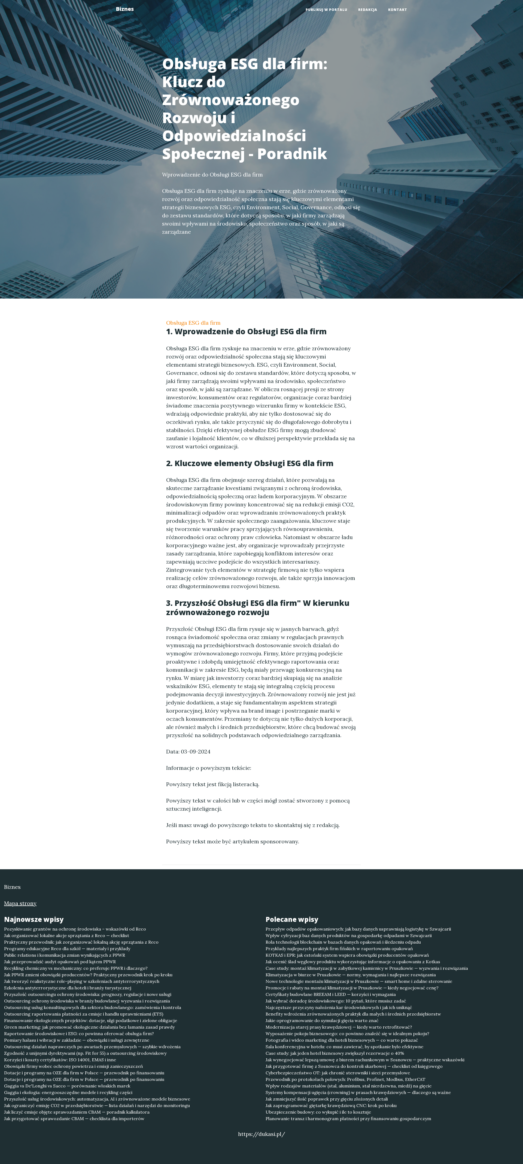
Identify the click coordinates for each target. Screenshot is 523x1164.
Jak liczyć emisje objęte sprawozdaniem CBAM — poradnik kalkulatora (77, 1112)
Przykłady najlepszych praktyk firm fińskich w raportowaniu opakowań (339, 948)
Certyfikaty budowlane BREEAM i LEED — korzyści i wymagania (331, 994)
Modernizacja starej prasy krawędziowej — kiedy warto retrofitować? (339, 1027)
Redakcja (367, 9)
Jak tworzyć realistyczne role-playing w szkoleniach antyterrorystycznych (81, 981)
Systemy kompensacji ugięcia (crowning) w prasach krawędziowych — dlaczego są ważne (358, 1092)
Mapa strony (20, 903)
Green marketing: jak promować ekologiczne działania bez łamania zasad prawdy (89, 1027)
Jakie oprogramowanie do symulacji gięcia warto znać (322, 1020)
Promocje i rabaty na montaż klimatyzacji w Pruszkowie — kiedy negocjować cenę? (352, 987)
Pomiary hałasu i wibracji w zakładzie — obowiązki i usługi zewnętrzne (76, 1040)
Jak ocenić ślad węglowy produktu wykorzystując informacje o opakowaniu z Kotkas (353, 961)
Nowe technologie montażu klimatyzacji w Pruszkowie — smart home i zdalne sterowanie (359, 981)
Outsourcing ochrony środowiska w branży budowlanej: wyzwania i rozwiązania (87, 1001)
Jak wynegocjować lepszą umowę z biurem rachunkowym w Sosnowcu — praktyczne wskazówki (365, 1059)
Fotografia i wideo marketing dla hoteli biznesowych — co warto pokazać (342, 1040)
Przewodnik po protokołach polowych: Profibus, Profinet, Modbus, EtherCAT (345, 1079)
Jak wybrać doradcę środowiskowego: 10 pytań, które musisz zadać (336, 1001)
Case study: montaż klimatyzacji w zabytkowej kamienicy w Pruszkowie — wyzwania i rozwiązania (367, 968)
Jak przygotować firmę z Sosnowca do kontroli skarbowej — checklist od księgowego (354, 1066)
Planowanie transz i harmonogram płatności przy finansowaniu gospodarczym (348, 1118)
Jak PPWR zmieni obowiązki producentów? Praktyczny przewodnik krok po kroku (88, 974)
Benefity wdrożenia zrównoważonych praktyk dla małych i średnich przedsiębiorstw (353, 1014)
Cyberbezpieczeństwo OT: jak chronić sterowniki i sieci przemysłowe (338, 1072)
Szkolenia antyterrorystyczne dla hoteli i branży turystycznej (67, 987)
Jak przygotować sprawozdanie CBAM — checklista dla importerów (74, 1118)
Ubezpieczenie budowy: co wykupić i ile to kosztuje (318, 1112)
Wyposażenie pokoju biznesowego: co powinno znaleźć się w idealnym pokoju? (347, 1033)
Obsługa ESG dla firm (193, 322)
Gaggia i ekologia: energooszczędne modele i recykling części (68, 1092)
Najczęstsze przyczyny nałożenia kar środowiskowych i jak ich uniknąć (339, 1007)
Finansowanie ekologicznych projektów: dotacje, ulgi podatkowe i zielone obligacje (90, 1020)
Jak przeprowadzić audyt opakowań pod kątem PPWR (60, 961)
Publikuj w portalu (326, 9)
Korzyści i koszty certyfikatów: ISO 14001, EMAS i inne (60, 1059)
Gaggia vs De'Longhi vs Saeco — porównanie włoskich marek (67, 1086)
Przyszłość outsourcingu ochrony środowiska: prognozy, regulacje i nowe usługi (87, 994)
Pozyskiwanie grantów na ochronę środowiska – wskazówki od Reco (75, 929)
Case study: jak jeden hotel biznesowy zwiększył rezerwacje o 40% (335, 1053)
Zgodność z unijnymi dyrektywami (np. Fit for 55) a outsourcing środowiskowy (85, 1053)
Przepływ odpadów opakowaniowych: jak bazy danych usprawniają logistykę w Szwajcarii (358, 929)
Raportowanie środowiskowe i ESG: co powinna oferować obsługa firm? (79, 1033)
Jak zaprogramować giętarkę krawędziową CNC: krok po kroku (331, 1105)
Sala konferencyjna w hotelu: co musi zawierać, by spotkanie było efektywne (344, 1046)
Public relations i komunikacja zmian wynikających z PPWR (64, 955)
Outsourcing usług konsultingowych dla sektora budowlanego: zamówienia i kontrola (92, 1007)
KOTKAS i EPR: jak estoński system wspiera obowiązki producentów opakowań (347, 955)
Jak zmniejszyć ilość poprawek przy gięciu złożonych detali (327, 1099)
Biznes (125, 9)
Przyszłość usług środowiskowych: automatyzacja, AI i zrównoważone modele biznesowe (97, 1099)
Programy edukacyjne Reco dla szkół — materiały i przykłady (67, 948)
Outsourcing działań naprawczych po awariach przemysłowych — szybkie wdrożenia (92, 1046)
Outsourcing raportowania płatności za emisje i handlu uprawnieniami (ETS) (83, 1014)
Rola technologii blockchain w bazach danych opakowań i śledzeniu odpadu (343, 942)
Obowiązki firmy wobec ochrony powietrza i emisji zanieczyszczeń (73, 1066)
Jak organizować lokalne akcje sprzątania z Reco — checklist (66, 935)
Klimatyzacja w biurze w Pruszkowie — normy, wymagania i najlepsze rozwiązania (351, 974)
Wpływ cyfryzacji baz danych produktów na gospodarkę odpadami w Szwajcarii (349, 935)
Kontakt (397, 9)
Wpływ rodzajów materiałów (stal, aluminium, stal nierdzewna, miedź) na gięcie (348, 1086)
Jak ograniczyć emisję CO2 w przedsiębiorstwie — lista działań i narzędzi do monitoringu (97, 1105)
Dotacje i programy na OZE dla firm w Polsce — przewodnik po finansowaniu (84, 1072)
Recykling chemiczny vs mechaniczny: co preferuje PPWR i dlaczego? (76, 968)
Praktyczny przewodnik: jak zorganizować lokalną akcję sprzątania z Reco (81, 942)
